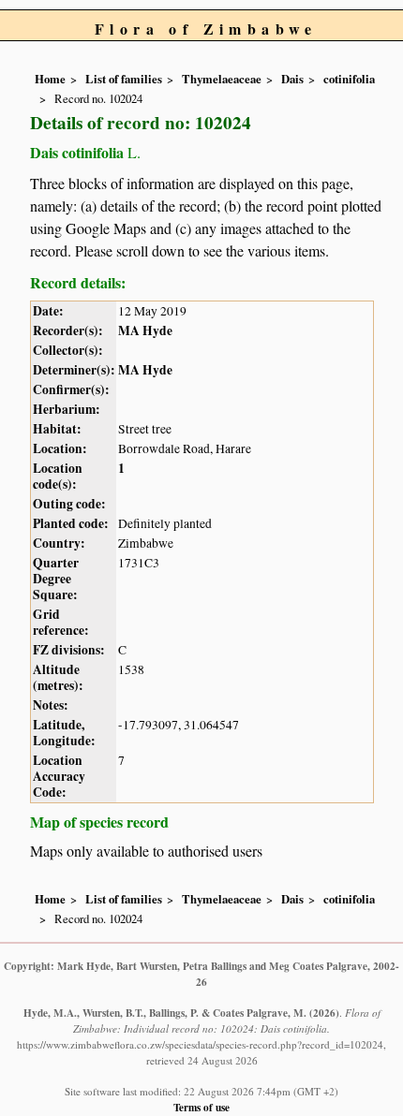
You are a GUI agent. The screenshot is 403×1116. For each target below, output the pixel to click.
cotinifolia (349, 78)
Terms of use (201, 1107)
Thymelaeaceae (221, 78)
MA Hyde (145, 330)
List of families (123, 78)
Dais (292, 78)
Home (50, 78)
